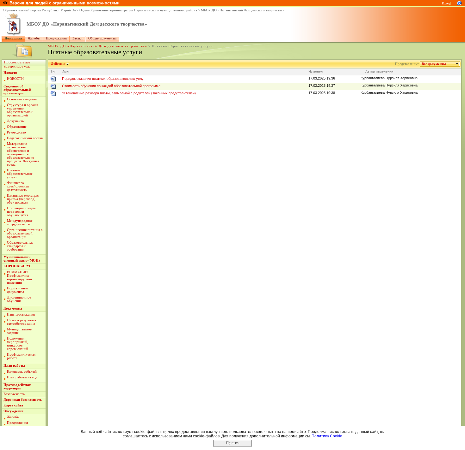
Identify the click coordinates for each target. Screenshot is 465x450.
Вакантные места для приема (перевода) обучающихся (23, 199)
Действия (58, 63)
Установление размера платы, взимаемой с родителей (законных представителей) (129, 93)
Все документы (434, 64)
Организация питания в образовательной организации (24, 233)
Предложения (56, 38)
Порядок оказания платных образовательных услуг (103, 78)
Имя (65, 71)
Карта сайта (13, 405)
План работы (14, 365)
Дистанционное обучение (19, 299)
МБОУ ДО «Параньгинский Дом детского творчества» (242, 10)
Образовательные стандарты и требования (20, 246)
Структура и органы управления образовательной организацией (22, 110)
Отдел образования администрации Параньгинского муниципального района (138, 10)
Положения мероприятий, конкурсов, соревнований (17, 344)
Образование (17, 126)
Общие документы (102, 38)
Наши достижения (21, 314)
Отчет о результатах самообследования (22, 321)
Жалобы (34, 38)
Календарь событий (22, 371)
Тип (53, 71)
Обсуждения (13, 411)
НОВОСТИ (15, 78)
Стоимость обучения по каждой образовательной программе (111, 86)
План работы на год (22, 377)
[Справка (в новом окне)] (459, 2)
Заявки (77, 38)
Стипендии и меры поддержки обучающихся (21, 211)
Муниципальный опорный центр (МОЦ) (21, 258)
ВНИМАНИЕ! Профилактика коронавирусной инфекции (19, 277)
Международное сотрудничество (20, 222)
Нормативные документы (17, 290)
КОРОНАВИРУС (17, 266)
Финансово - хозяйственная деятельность (18, 186)
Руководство (16, 132)
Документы (15, 121)
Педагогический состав (25, 138)
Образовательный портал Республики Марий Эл (39, 10)
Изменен (315, 71)
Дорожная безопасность (22, 399)
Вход (446, 3)
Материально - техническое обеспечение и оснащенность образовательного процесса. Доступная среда (23, 154)
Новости (10, 72)
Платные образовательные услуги (20, 174)
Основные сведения (22, 99)
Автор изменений (379, 71)
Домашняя (13, 38)
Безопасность (14, 394)
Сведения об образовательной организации (17, 90)
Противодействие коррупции (17, 386)
